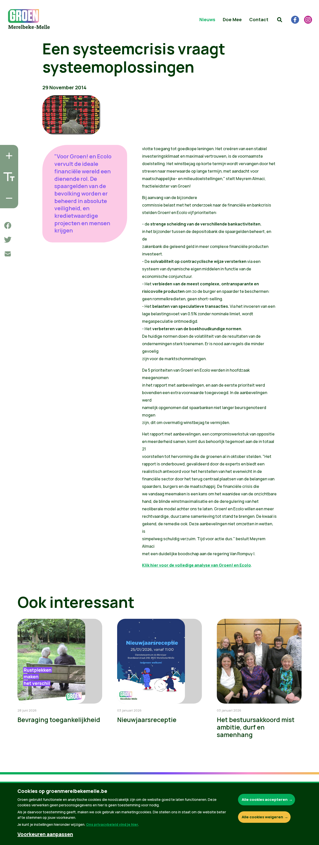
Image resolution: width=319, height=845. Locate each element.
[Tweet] (7, 239)
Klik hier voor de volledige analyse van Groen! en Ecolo (196, 565)
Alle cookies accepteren (265, 799)
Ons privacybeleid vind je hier (112, 824)
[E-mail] (7, 254)
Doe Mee (232, 19)
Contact (258, 19)
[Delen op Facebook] (7, 225)
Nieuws (207, 19)
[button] (279, 19)
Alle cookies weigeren (262, 817)
